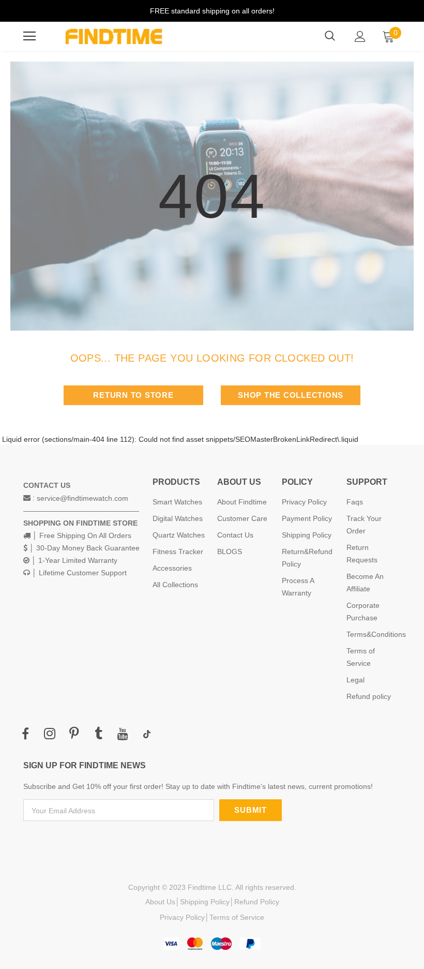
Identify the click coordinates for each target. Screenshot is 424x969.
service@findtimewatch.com (82, 498)
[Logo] (113, 36)
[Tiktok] (147, 734)
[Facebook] (25, 734)
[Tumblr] (98, 734)
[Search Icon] (330, 36)
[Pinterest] (74, 734)
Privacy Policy (182, 917)
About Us (160, 902)
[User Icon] (360, 36)
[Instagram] (49, 734)
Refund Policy (256, 902)
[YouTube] (122, 734)
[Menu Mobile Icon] (29, 36)
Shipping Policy (205, 902)
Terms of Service (236, 917)
